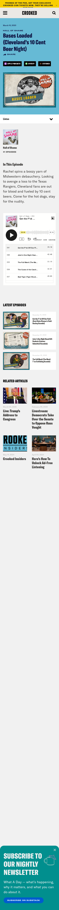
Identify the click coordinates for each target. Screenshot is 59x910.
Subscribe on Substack (23, 900)
